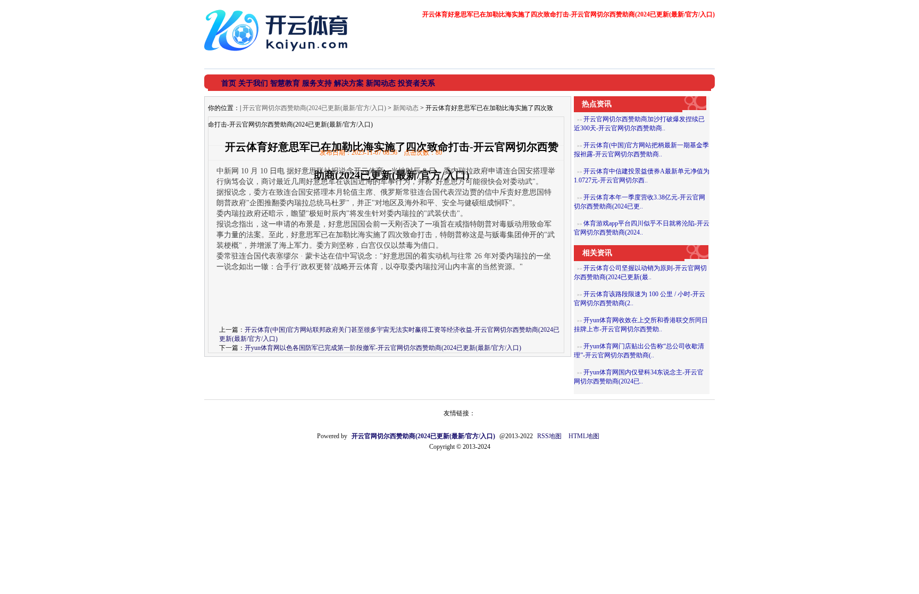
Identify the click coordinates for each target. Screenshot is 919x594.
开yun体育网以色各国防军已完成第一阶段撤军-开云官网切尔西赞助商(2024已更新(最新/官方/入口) (383, 348)
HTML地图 (584, 436)
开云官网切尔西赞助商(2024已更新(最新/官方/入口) (314, 108)
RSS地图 (549, 436)
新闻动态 (406, 108)
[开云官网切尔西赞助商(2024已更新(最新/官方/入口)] (278, 55)
